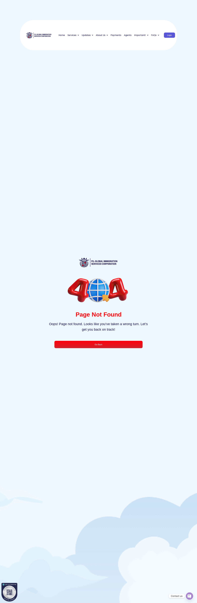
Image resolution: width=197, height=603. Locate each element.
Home (62, 35)
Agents (127, 35)
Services (72, 35)
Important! (140, 35)
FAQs (154, 35)
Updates (86, 35)
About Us (100, 35)
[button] (73, 35)
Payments (116, 35)
